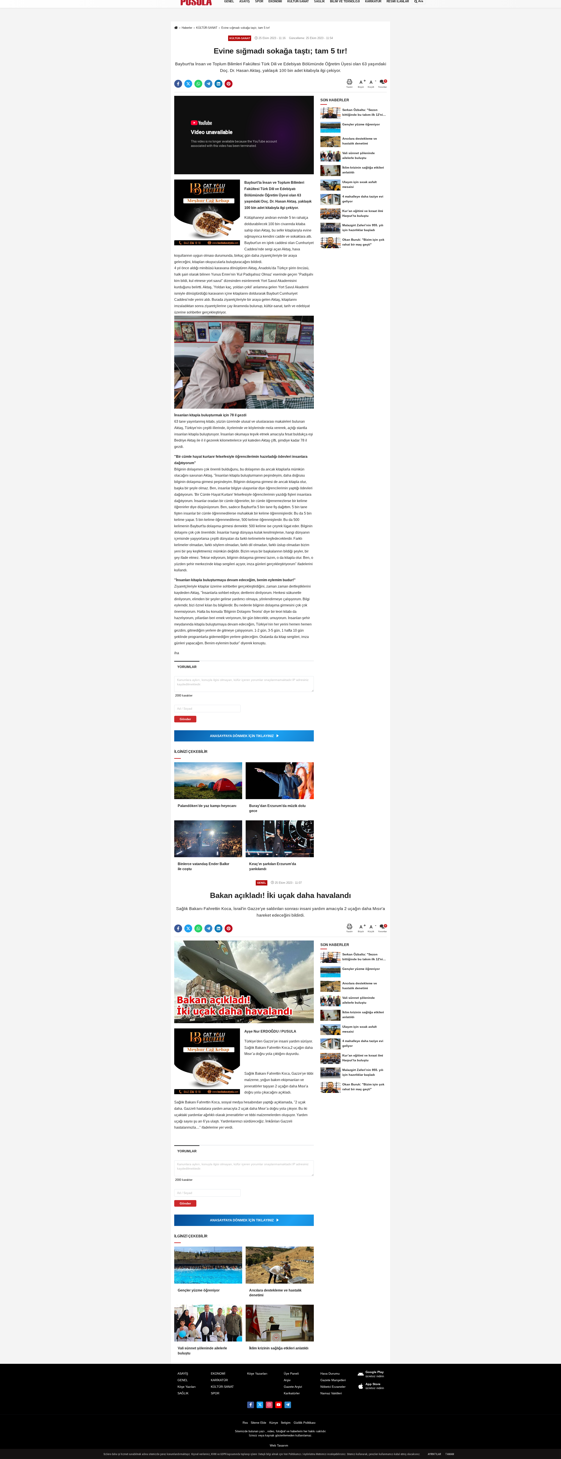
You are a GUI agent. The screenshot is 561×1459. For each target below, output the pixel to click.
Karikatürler (292, 1393)
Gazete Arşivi (293, 1386)
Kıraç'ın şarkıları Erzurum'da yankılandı (272, 866)
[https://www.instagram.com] (269, 1405)
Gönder (185, 719)
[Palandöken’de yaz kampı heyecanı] (208, 780)
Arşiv (287, 1380)
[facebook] (178, 84)
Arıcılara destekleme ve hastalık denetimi (275, 1292)
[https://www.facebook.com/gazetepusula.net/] (250, 1405)
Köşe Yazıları (187, 1386)
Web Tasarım (279, 1445)
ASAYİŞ (183, 1373)
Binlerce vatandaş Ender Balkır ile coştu (203, 866)
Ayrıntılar (434, 1454)
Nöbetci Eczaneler (333, 1386)
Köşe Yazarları (257, 1373)
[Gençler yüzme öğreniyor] (208, 1265)
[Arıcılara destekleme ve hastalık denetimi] (280, 1265)
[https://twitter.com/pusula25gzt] (260, 1405)
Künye (273, 1422)
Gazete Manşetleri (333, 1380)
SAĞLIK (183, 1393)
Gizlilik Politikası (305, 1422)
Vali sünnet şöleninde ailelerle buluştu (202, 1350)
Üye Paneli (291, 1373)
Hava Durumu (330, 1373)
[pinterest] (229, 84)
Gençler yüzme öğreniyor (199, 1290)
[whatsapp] (198, 84)
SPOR (215, 1393)
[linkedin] (218, 84)
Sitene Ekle (258, 1422)
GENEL (183, 1380)
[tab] (186, 667)
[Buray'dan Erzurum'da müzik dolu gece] (280, 780)
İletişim (286, 1422)
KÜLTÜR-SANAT (222, 1386)
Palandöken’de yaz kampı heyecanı (207, 806)
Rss (245, 1422)
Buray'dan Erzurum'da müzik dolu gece (277, 808)
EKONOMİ (218, 1373)
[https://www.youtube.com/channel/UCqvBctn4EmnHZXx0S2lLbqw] (278, 1405)
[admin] (287, 1405)
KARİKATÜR (219, 1380)
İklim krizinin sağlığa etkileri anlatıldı (278, 1348)
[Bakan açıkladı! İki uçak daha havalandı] (244, 981)
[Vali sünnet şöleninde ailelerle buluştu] (208, 1323)
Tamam (449, 1454)
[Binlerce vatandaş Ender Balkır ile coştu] (208, 838)
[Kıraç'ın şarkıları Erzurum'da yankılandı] (280, 838)
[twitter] (188, 84)
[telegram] (208, 84)
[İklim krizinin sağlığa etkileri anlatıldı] (280, 1323)
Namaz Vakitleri (331, 1393)
